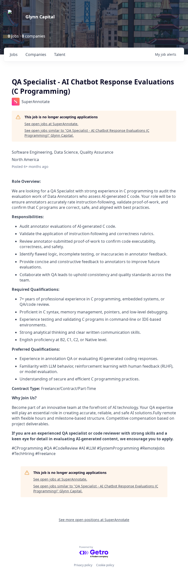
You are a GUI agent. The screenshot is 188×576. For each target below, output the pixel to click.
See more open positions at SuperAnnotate (94, 519)
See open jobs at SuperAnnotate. (51, 123)
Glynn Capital (40, 17)
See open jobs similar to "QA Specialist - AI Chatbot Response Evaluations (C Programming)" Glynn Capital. (86, 133)
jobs (14, 54)
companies (35, 54)
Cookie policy (105, 565)
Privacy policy (83, 565)
